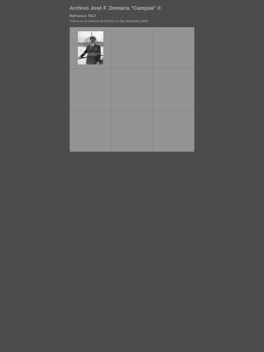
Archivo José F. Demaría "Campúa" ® (115, 8)
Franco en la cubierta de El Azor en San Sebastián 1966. (109, 21)
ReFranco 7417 (83, 16)
